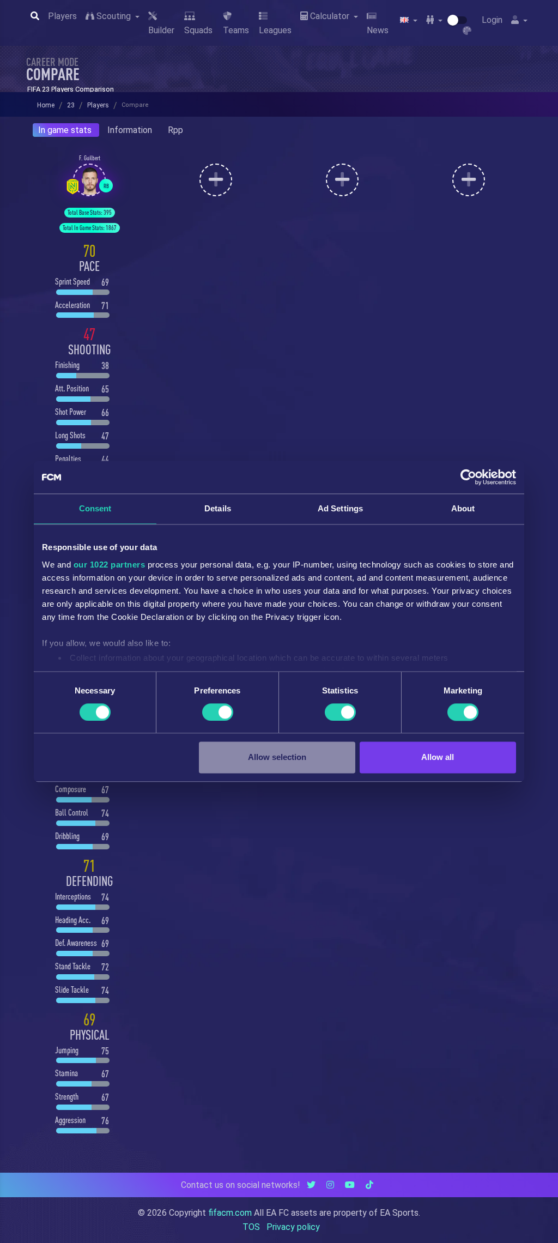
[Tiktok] (369, 1185)
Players (62, 16)
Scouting (113, 16)
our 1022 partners (109, 564)
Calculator (329, 16)
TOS (251, 1227)
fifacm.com (230, 1213)
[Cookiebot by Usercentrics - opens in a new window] (468, 477)
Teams (236, 30)
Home (45, 105)
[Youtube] (350, 1185)
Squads (198, 30)
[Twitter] (311, 1185)
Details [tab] (217, 508)
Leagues (275, 30)
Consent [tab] (95, 508)
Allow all (437, 757)
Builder (161, 30)
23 (71, 105)
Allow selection (277, 757)
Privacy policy (293, 1227)
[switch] (217, 712)
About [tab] (463, 508)
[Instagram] (330, 1185)
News (378, 30)
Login (492, 20)
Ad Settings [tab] (340, 508)
